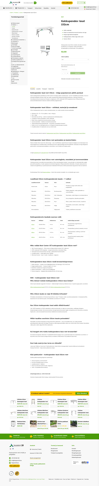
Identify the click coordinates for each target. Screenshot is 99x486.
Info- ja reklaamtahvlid (18, 64)
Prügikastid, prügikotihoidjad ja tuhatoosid (16, 68)
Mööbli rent (73, 479)
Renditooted (54, 448)
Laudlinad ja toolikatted (18, 39)
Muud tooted (15, 79)
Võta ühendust (82, 393)
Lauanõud (14, 41)
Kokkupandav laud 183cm (66, 133)
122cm (32, 224)
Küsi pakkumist (67, 3)
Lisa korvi (77, 73)
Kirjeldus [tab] (32, 89)
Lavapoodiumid (16, 56)
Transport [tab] (44, 89)
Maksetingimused (76, 457)
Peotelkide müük (58, 479)
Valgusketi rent (80, 479)
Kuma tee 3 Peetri (41, 479)
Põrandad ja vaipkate (17, 58)
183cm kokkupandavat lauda (37, 287)
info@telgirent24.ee (32, 479)
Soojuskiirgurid (16, 54)
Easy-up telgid (16, 46)
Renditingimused (76, 450)
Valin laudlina (65, 56)
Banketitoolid (15, 29)
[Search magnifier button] (35, 3)
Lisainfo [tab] (38, 89)
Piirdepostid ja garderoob (18, 61)
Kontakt (53, 8)
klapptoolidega (46, 172)
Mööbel (16, 12)
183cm (32, 232)
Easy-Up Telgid (66, 479)
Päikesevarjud (15, 23)
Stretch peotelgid (16, 48)
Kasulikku (46, 8)
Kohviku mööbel (15, 36)
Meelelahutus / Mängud (18, 71)
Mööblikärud (15, 38)
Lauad (20, 12)
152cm (32, 228)
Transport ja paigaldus (57, 453)
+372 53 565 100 (23, 479)
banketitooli (37, 152)
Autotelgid (15, 49)
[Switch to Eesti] (16, 5)
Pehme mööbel (15, 34)
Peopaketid (15, 73)
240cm (33, 237)
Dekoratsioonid (16, 51)
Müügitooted (54, 450)
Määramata (14, 83)
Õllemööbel (14, 33)
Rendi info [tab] (51, 89)
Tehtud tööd (38, 8)
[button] (8, 8)
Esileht (11, 12)
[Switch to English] (13, 5)
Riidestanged (14, 43)
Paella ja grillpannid (17, 59)
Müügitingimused (76, 453)
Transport (30, 8)
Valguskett (15, 53)
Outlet (12, 81)
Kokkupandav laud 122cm (53, 133)
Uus (13, 78)
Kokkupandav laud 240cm (79, 133)
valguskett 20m (44, 152)
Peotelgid (14, 44)
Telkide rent (51, 479)
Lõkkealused (15, 74)
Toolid (13, 28)
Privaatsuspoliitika (76, 455)
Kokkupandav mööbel (17, 31)
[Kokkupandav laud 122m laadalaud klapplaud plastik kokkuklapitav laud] (45, 51)
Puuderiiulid (15, 76)
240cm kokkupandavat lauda (58, 287)
